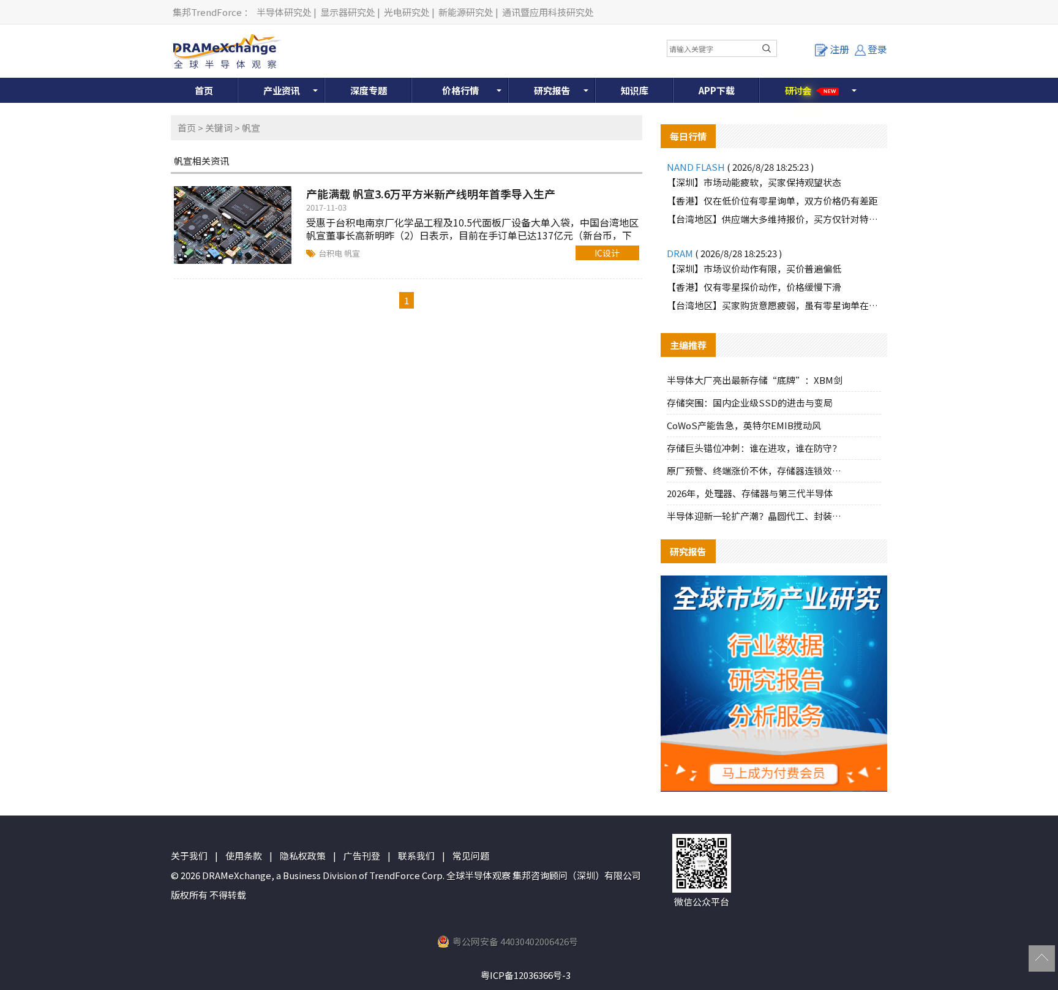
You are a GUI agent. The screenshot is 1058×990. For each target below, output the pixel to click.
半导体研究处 (284, 12)
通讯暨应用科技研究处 (548, 12)
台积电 (331, 253)
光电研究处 (407, 12)
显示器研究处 (347, 12)
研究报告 (552, 90)
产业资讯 (281, 90)
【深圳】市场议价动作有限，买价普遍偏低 (754, 268)
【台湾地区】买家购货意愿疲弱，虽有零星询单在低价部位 (774, 305)
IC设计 (607, 253)
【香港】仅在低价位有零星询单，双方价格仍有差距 (772, 200)
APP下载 (717, 90)
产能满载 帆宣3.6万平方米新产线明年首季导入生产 (430, 193)
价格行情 (460, 90)
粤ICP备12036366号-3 (526, 975)
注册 (839, 49)
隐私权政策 (303, 855)
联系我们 (416, 855)
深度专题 (368, 90)
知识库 (634, 90)
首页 (204, 90)
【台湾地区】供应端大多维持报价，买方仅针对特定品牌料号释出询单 (774, 218)
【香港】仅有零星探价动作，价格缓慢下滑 (754, 286)
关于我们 (189, 855)
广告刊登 (361, 855)
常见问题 (470, 855)
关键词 (219, 127)
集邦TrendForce (207, 12)
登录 (877, 49)
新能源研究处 (465, 12)
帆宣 (352, 253)
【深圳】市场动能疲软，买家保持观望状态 (754, 182)
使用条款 (243, 855)
